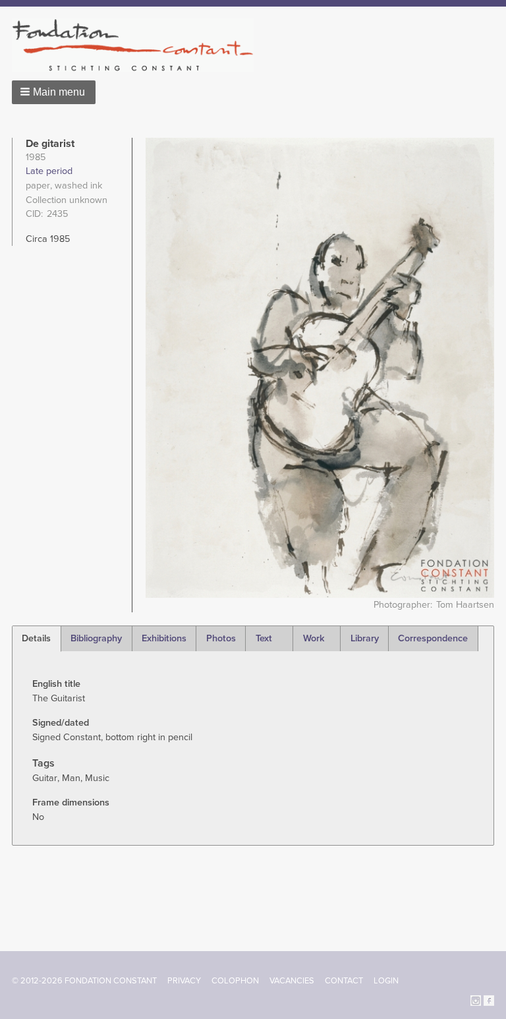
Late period (49, 171)
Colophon (235, 980)
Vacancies (291, 980)
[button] (54, 92)
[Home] (138, 45)
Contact (344, 980)
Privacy (184, 980)
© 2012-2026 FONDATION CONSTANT (84, 980)
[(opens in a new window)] (475, 999)
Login (386, 980)
